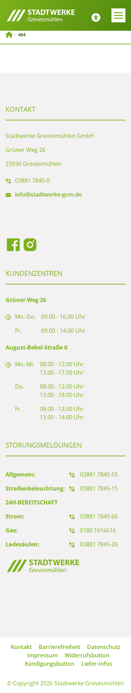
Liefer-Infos (96, 664)
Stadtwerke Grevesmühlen (9, 34)
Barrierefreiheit (59, 647)
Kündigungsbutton (49, 664)
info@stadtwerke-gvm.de (48, 194)
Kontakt (21, 647)
